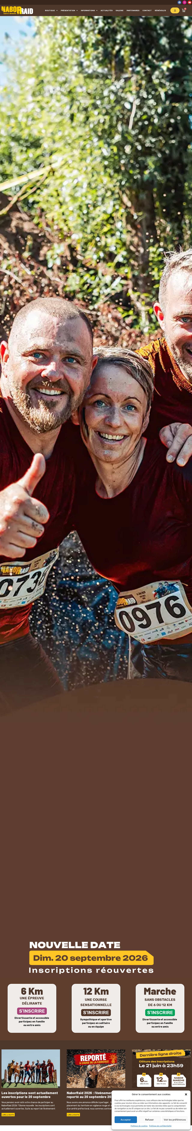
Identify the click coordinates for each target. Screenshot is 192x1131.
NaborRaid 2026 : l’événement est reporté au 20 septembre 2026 (93, 1095)
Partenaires (133, 10)
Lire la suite (8, 1115)
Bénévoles (160, 10)
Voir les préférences (175, 1119)
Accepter (126, 1119)
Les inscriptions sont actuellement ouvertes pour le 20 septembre (30, 1095)
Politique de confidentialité (160, 1126)
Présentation (68, 10)
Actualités (106, 10)
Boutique (50, 10)
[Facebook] (179, 2)
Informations (88, 10)
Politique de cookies (139, 1126)
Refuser (149, 1119)
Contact (147, 10)
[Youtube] (190, 2)
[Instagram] (184, 2)
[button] (186, 1094)
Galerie (119, 10)
